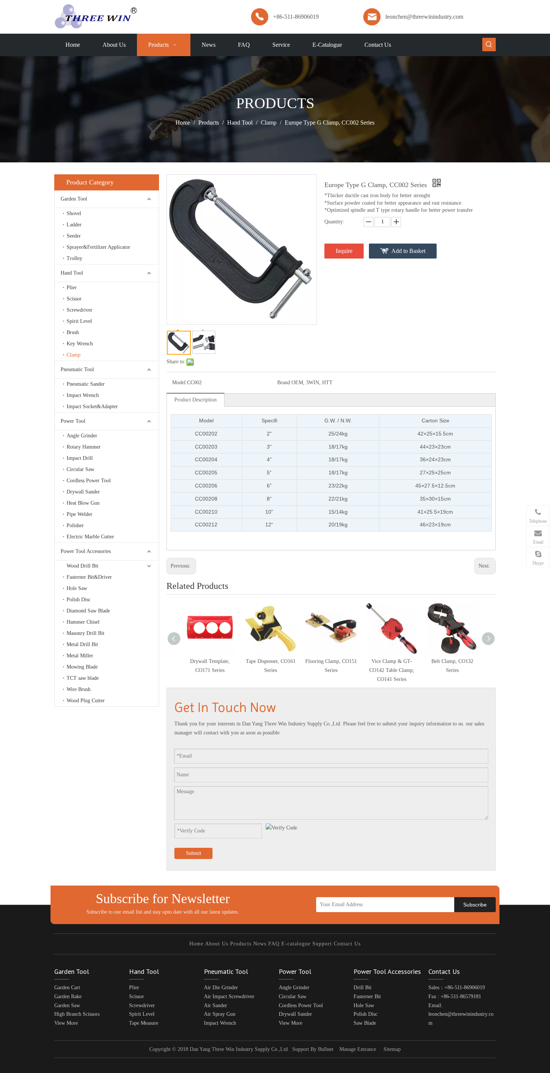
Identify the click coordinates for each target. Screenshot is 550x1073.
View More (66, 1023)
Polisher (75, 525)
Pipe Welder (79, 514)
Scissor (74, 299)
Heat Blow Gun (83, 503)
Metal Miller (80, 655)
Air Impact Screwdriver (229, 996)
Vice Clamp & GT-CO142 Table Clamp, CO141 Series (391, 670)
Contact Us (347, 944)
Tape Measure (143, 1023)
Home (196, 944)
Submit (193, 853)
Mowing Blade (82, 667)
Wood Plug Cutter (86, 700)
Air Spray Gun (219, 1014)
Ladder (74, 224)
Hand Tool (72, 273)
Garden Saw (67, 1005)
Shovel (74, 213)
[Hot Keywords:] (489, 44)
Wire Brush (79, 689)
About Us (216, 944)
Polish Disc (79, 599)
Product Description (195, 400)
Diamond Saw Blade (88, 611)
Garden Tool (74, 199)
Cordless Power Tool (89, 480)
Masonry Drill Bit (85, 633)
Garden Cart (67, 987)
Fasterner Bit (367, 996)
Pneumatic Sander (86, 384)
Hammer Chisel (83, 622)
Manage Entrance (357, 1049)
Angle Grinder (82, 435)
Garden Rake (68, 996)
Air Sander (215, 1005)
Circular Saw (80, 469)
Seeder (74, 236)
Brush (73, 332)
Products (240, 944)
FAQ (273, 944)
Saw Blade (365, 1023)
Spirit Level (79, 321)
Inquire (344, 251)
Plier (72, 287)
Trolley (74, 258)
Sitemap (392, 1049)
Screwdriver (79, 310)
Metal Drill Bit (82, 644)
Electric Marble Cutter (90, 536)
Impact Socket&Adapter (92, 406)
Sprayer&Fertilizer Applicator (98, 247)
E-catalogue (296, 944)
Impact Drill (80, 458)
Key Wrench (80, 343)
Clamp (73, 355)
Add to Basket (408, 251)
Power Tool (73, 421)
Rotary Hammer (84, 447)
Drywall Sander (83, 492)
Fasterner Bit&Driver (89, 577)
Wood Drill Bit (82, 566)
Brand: (284, 382)
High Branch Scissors (77, 1014)
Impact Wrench (83, 395)
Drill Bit (363, 987)
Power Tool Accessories (86, 551)
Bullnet (325, 1049)
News (259, 944)
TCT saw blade (83, 678)
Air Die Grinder (221, 987)
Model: (179, 382)
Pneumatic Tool (77, 369)
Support (322, 944)
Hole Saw (77, 588)
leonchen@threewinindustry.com (424, 16)
